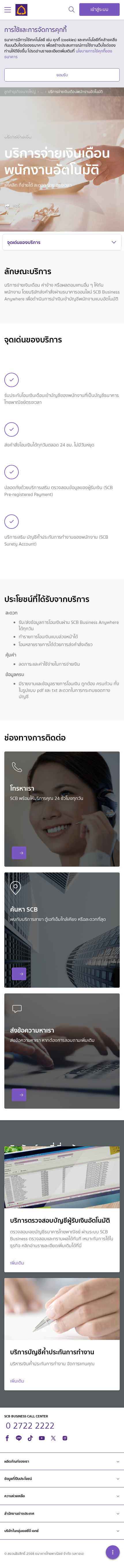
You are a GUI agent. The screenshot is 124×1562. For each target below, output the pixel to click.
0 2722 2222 (19, 853)
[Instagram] (65, 1437)
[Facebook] (7, 1437)
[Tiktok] (30, 1437)
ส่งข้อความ (19, 1094)
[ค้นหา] (71, 10)
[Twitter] (53, 1437)
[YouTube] (42, 1437)
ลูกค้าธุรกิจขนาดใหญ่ (20, 92)
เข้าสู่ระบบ (99, 9)
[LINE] (19, 1437)
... (42, 92)
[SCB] (21, 10)
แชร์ (16, 205)
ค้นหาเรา (19, 974)
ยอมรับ (62, 75)
